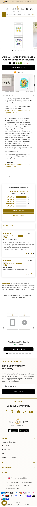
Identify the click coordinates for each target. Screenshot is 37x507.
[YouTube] (31, 413)
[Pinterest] (18, 413)
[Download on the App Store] (13, 430)
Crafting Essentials (9, 442)
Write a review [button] (18, 210)
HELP (4, 462)
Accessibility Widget (12, 488)
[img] (7, 233)
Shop (4, 438)
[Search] (4, 14)
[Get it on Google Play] (24, 430)
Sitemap (26, 485)
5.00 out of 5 (23, 191)
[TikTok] (24, 413)
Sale (3, 454)
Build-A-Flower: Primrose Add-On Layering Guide (17, 165)
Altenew (18, 54)
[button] (10, 197)
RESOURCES (7, 467)
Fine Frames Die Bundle (18, 342)
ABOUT (5, 472)
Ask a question (10, 176)
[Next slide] (33, 328)
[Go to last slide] (3, 328)
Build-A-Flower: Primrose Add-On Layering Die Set (17, 112)
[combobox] (18, 14)
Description (9, 95)
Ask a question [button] (18, 215)
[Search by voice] (33, 14)
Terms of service (26, 482)
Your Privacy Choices (12, 485)
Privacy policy (13, 482)
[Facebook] (6, 413)
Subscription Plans (9, 457)
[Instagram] (12, 413)
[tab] (7, 353)
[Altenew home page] (18, 8)
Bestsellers (6, 450)
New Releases (7, 446)
